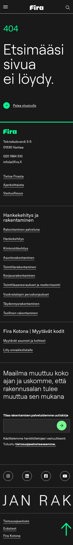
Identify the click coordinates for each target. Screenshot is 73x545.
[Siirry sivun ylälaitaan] (66, 529)
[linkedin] (27, 476)
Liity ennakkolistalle (18, 350)
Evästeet (9, 528)
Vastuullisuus (13, 193)
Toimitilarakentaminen (19, 267)
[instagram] (8, 476)
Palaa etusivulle (24, 105)
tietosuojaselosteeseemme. (35, 444)
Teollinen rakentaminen (20, 313)
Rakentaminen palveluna (21, 229)
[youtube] (65, 476)
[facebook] (46, 476)
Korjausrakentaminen (19, 275)
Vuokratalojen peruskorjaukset (26, 294)
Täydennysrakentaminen (21, 304)
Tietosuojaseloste (16, 521)
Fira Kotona (11, 536)
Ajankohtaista (13, 185)
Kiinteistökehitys (15, 248)
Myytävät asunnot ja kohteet (24, 341)
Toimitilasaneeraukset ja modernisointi (31, 285)
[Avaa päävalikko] (5, 6)
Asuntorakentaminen (18, 258)
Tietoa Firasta (13, 176)
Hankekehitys (13, 239)
